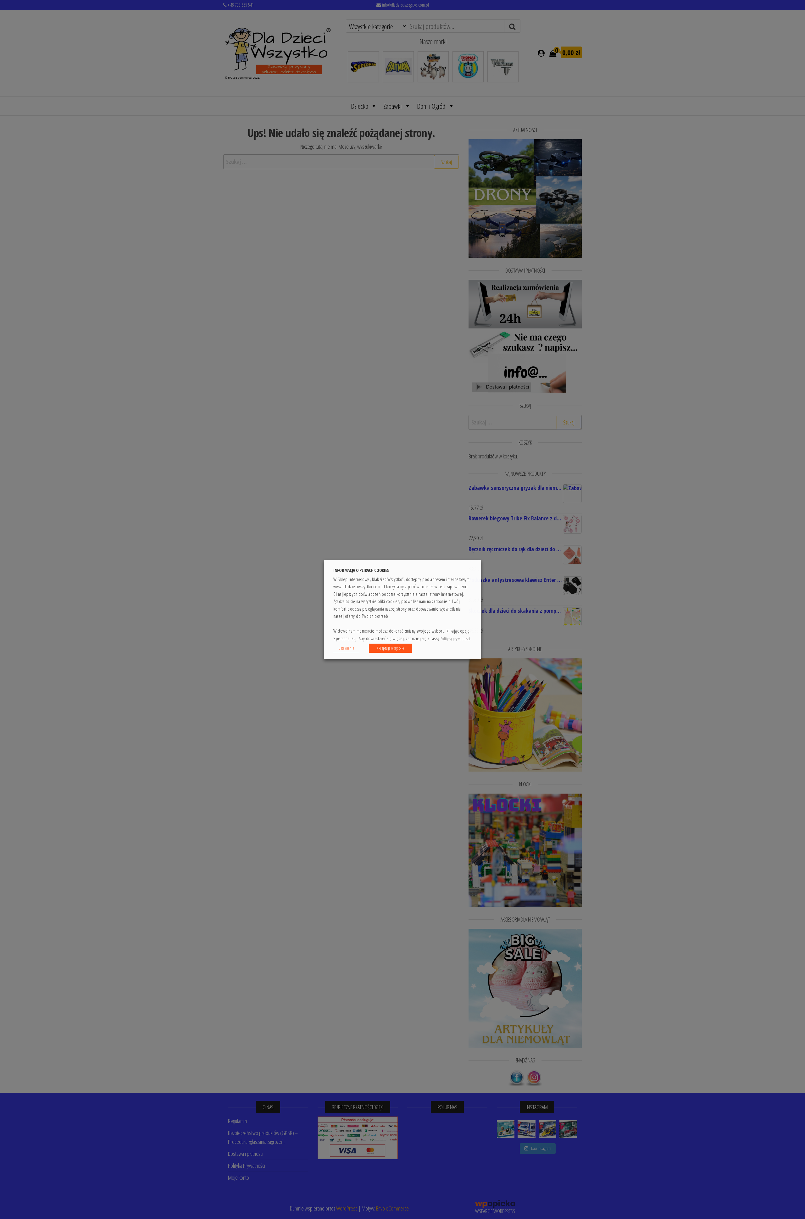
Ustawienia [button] (346, 648)
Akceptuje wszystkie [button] (390, 648)
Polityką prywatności (455, 639)
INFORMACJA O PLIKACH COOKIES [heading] (361, 570)
